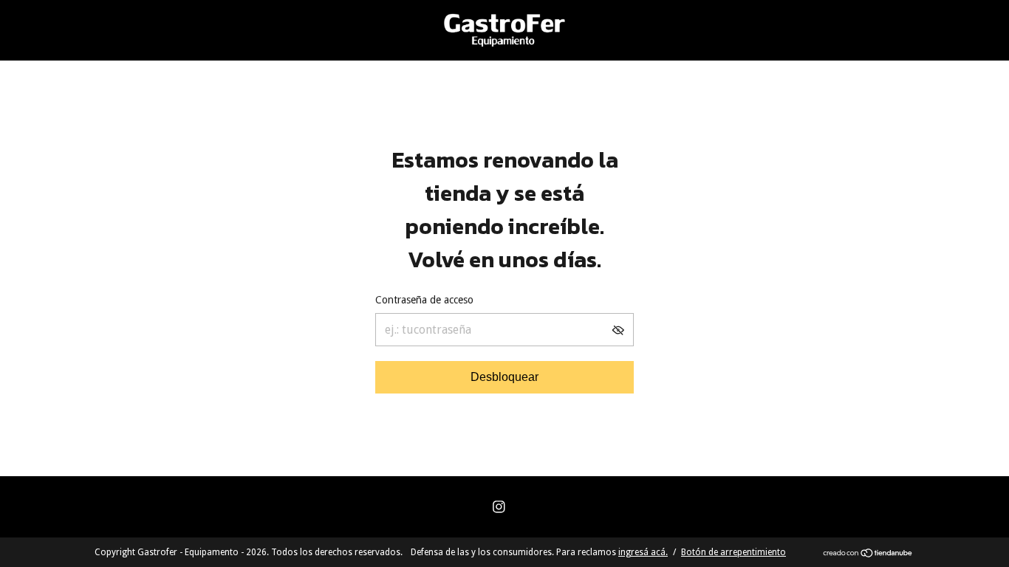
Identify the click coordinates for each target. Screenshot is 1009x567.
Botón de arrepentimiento (733, 552)
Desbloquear (504, 377)
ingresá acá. (643, 552)
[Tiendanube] (868, 554)
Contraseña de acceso (424, 300)
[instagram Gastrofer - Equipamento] (499, 507)
